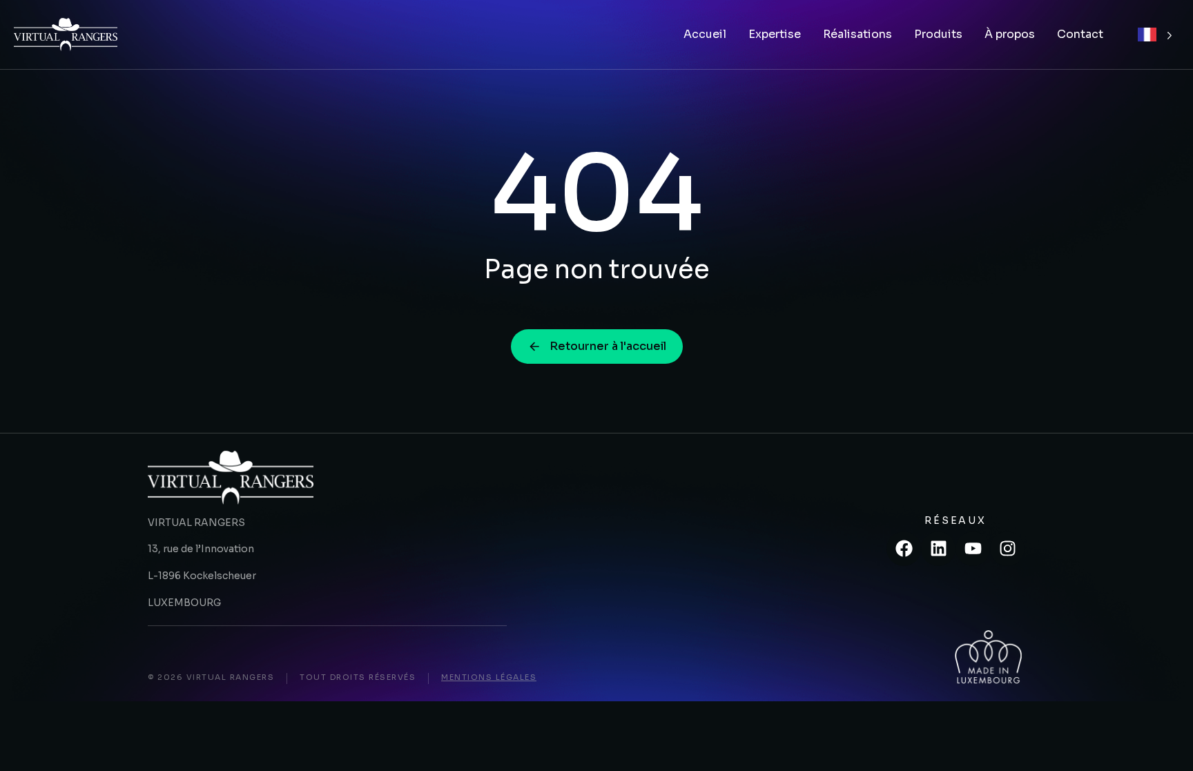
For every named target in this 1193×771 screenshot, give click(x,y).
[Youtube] (973, 548)
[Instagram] (1007, 548)
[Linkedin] (938, 548)
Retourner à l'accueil (608, 346)
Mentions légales (488, 677)
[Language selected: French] (1155, 35)
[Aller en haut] (1164, 742)
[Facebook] (903, 548)
